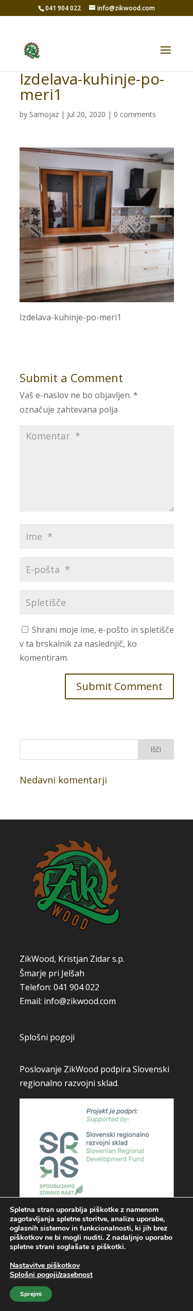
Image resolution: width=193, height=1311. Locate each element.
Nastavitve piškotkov (45, 1265)
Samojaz (44, 114)
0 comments (135, 114)
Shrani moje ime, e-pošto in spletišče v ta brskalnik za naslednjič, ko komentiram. (97, 643)
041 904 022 (76, 987)
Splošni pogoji (47, 1037)
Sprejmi (31, 1294)
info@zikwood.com (80, 1001)
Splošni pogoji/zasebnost (51, 1275)
